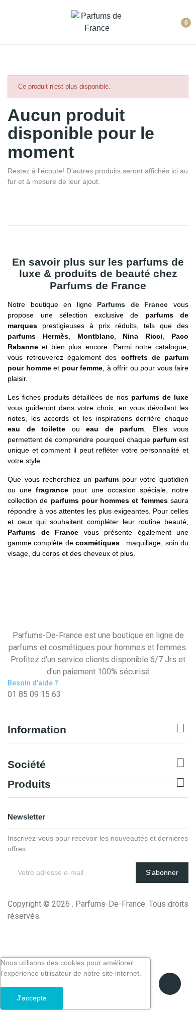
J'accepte (32, 998)
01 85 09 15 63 (34, 694)
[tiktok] (33, 705)
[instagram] (22, 705)
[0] (178, 19)
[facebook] (11, 705)
